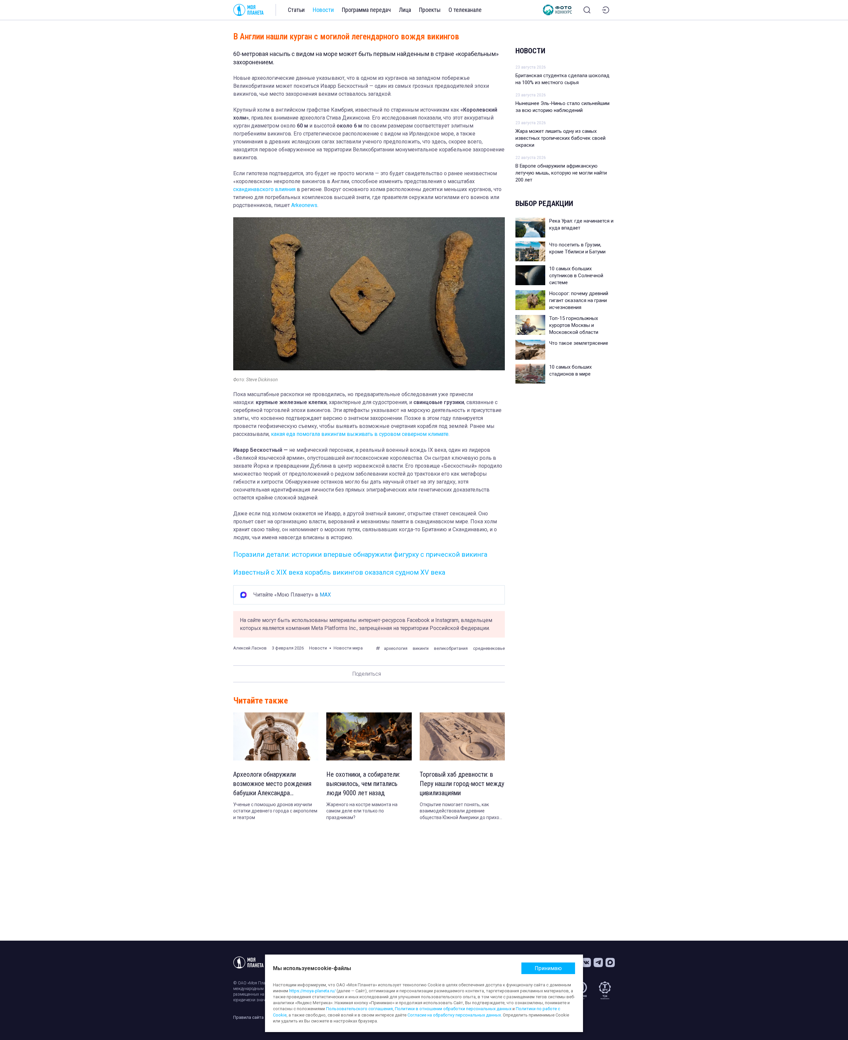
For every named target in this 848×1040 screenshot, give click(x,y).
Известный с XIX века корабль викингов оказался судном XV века (339, 572)
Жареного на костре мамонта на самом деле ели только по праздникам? (362, 811)
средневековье (489, 648)
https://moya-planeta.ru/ (312, 990)
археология (395, 648)
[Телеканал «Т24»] (605, 990)
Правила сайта (248, 1017)
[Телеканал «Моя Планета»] (248, 10)
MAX (325, 595)
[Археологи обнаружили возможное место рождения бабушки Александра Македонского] (275, 736)
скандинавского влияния (264, 189)
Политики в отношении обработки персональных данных (453, 1008)
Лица (405, 9)
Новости (323, 9)
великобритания (451, 648)
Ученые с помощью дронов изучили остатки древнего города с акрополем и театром (275, 811)
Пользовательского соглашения (359, 1008)
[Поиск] (587, 10)
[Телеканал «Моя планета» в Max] (610, 962)
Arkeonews (304, 205)
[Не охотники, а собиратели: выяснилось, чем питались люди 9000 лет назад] (368, 736)
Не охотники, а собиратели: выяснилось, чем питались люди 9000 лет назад (363, 783)
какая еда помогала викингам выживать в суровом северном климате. (360, 434)
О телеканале (465, 9)
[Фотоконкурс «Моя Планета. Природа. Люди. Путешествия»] (557, 10)
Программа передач (366, 9)
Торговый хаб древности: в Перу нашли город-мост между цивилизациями (462, 783)
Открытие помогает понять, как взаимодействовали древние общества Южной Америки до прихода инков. (462, 811)
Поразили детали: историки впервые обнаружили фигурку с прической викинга (360, 554)
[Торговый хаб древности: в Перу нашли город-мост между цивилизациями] (462, 736)
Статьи (296, 9)
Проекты (430, 9)
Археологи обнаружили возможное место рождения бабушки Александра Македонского (272, 784)
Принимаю (548, 968)
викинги (421, 648)
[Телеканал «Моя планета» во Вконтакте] (586, 962)
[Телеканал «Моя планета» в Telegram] (598, 962)
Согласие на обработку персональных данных (454, 1015)
